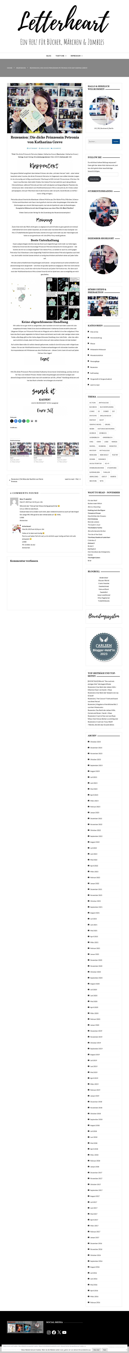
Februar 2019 (95, 1090)
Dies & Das (94, 332)
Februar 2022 (95, 877)
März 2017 (94, 1226)
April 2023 (94, 795)
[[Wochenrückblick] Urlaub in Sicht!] (68, 448)
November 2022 (96, 824)
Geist (101, 420)
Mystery (92, 450)
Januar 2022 (94, 883)
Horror (92, 433)
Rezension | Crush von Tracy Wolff (100, 722)
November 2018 (96, 1108)
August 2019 (95, 1054)
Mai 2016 (93, 1285)
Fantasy (92, 420)
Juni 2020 (93, 995)
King (91, 442)
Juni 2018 (93, 1137)
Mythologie (105, 450)
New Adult (104, 455)
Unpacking (93, 476)
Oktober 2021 (95, 901)
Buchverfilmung (106, 407)
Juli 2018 (93, 1131)
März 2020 (94, 1013)
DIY (113, 411)
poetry (115, 455)
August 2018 (95, 1125)
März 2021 (94, 942)
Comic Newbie (103, 583)
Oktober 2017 (95, 1184)
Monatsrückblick (96, 355)
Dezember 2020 (96, 960)
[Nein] (126, 1350)
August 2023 (95, 771)
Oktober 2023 (95, 759)
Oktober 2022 (95, 830)
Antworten (24, 520)
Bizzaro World (103, 580)
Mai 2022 (93, 860)
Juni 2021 (93, 925)
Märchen (93, 455)
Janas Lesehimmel (103, 595)
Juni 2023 (93, 783)
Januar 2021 (94, 954)
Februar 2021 (95, 948)
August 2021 (95, 913)
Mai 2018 (93, 1143)
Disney (106, 411)
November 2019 (96, 1037)
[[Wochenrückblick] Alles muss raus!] (21, 448)
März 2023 (94, 801)
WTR (101, 481)
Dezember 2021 (96, 889)
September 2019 (96, 1049)
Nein (104, 1350)
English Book (105, 415)
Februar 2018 (95, 1161)
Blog (48, 56)
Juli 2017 (93, 1202)
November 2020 (96, 966)
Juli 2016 (93, 1273)
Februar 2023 (95, 807)
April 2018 (94, 1149)
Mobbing (102, 446)
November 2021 (96, 895)
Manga (114, 442)
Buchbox (93, 407)
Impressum (75, 56)
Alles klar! (96, 1350)
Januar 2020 (94, 1025)
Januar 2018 (94, 1167)
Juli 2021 (93, 919)
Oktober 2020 (95, 972)
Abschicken (94, 179)
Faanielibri (104, 592)
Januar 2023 (94, 812)
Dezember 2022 (96, 818)
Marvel (92, 446)
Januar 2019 (94, 1096)
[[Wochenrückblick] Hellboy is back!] (44, 448)
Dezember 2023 (96, 748)
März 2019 (94, 1084)
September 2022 (96, 836)
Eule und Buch (104, 589)
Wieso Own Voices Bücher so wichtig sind (103, 719)
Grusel (107, 424)
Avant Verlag (28, 157)
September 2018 (96, 1119)
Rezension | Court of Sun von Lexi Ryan (101, 716)
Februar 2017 (95, 1232)
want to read (94, 385)
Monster (113, 446)
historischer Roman (106, 429)
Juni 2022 (93, 854)
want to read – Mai (72, 479)
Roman (92, 459)
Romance (102, 459)
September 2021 (96, 907)
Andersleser (103, 578)
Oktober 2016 (95, 1255)
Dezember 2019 (96, 1031)
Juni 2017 (93, 1208)
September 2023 (96, 765)
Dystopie (93, 415)
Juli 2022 (93, 848)
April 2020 (94, 1007)
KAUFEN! (45, 400)
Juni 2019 (93, 1066)
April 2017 (94, 1220)
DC (99, 411)
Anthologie (104, 402)
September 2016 (96, 1261)
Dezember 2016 (96, 1243)
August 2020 (95, 984)
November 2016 (96, 1249)
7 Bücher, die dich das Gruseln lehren (101, 725)
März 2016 (94, 1296)
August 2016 (95, 1267)
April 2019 (94, 1078)
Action (92, 402)
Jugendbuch (94, 437)
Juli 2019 (93, 1060)
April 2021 (94, 936)
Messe (92, 343)
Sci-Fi (107, 463)
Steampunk (111, 468)
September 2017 (96, 1190)
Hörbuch (103, 433)
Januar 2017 (94, 1237)
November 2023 (96, 753)
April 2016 (94, 1290)
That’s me (60, 56)
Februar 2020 (95, 1019)
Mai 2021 (93, 930)
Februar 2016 (95, 1302)
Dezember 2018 (96, 1102)
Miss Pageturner (104, 598)
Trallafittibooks (22, 232)
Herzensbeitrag (96, 338)
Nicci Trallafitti (26, 499)
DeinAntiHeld (104, 586)
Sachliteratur (95, 463)
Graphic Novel (95, 424)
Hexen (91, 429)
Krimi (99, 442)
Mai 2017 (93, 1214)
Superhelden (94, 472)
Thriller (106, 472)
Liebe (106, 442)
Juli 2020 (93, 990)
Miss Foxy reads (53, 235)
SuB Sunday (94, 373)
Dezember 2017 (96, 1173)
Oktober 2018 (95, 1113)
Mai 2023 (93, 789)
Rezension (94, 367)
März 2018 (94, 1155)
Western (92, 481)
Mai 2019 (93, 1072)
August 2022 (95, 842)
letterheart (33, 148)
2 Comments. (57, 148)
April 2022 (94, 866)
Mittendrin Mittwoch (98, 349)
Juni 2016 (93, 1279)
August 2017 (95, 1196)
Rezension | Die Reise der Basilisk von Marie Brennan (27, 480)
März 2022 (94, 871)
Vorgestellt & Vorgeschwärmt (101, 379)
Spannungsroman (96, 468)
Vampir (113, 476)
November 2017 (96, 1178)
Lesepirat (54, 403)
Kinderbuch (107, 437)
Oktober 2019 (95, 1043)
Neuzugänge (94, 361)
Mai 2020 (93, 1001)
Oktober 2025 (95, 742)
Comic (92, 411)
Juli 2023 (93, 777)
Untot (104, 476)
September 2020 (96, 978)
